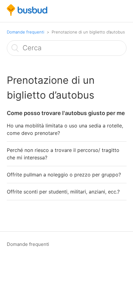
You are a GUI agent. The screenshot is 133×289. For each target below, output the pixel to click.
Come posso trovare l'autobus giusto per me (66, 113)
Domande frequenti (25, 31)
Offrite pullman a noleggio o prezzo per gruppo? (64, 174)
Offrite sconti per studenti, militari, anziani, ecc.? (63, 192)
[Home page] (27, 14)
